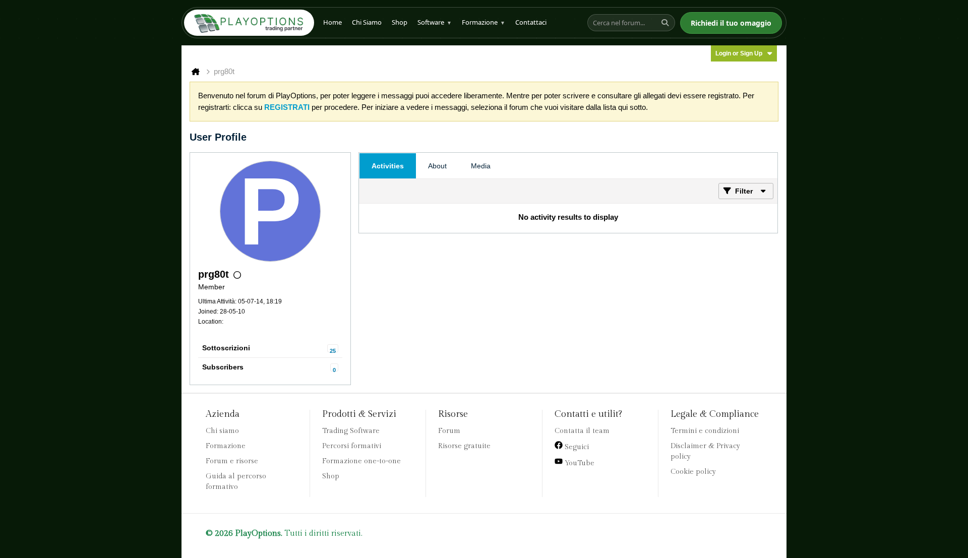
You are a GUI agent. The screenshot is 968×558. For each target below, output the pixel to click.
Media (481, 166)
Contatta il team (582, 431)
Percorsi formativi (351, 446)
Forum (449, 431)
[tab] (387, 165)
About (437, 166)
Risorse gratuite (464, 446)
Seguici (576, 447)
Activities (388, 166)
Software (434, 22)
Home (332, 22)
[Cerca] (666, 23)
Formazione (483, 22)
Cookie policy (693, 472)
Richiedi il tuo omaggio (731, 23)
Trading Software (351, 431)
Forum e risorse (232, 461)
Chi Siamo (367, 22)
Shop (399, 22)
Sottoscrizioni (226, 348)
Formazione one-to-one (361, 461)
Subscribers (223, 367)
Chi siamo (222, 431)
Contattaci (531, 22)
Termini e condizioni (705, 431)
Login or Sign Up (738, 53)
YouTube (578, 463)
